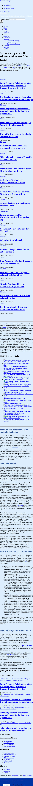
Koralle (20, 65)
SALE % (6, 48)
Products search (4, 19)
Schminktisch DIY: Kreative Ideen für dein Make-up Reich (15, 170)
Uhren (2, 93)
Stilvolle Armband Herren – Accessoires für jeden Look (12, 285)
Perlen (4, 327)
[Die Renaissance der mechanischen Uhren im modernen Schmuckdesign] (16, 696)
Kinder (5, 29)
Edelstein (20, 505)
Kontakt (6, 772)
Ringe (5, 31)
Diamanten (15, 447)
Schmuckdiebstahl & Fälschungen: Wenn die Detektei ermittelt (15, 123)
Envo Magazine (27, 775)
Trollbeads (6, 762)
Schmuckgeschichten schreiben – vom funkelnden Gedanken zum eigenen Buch (15, 111)
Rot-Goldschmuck (9, 744)
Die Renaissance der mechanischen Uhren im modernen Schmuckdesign (16, 98)
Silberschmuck (8, 741)
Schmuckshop (4, 13)
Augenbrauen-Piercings (13, 44)
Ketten (5, 34)
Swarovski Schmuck (9, 756)
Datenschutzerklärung (19, 785)
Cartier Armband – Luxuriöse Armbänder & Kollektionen (13, 308)
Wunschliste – (7, 5)
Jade (1, 67)
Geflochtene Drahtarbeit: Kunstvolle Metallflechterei (12, 181)
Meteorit (5, 67)
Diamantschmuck (8, 759)
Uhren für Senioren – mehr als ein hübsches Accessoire (15, 135)
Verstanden (6, 785)
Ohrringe (6, 36)
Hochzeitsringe (4, 211)
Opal (24, 65)
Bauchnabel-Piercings (13, 40)
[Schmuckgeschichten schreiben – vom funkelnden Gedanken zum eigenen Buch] (16, 709)
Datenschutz (7, 769)
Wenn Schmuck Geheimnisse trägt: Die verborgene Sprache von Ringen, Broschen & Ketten (16, 85)
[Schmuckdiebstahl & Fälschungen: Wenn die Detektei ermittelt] (16, 724)
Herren (5, 28)
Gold (17, 339)
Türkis (14, 67)
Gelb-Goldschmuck (9, 743)
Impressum (7, 771)
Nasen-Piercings (11, 42)
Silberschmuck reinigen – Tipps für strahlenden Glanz (16, 158)
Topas (28, 65)
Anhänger (6, 45)
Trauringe (6, 32)
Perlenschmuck (8, 761)
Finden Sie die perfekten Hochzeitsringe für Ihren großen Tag (14, 217)
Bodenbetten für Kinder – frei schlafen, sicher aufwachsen (13, 146)
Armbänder (7, 37)
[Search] (1, 21)
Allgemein (3, 79)
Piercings (6, 39)
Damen (6, 26)
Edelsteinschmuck (9, 753)
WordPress (15, 775)
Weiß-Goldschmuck (9, 746)
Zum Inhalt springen (5, 1)
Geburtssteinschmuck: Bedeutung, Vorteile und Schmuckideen (15, 193)
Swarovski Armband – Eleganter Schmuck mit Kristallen (14, 273)
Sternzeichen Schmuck (10, 754)
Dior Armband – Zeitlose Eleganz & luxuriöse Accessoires (16, 262)
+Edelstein (6, 47)
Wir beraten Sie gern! (9, 8)
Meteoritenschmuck (9, 758)
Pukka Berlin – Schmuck (11, 240)
